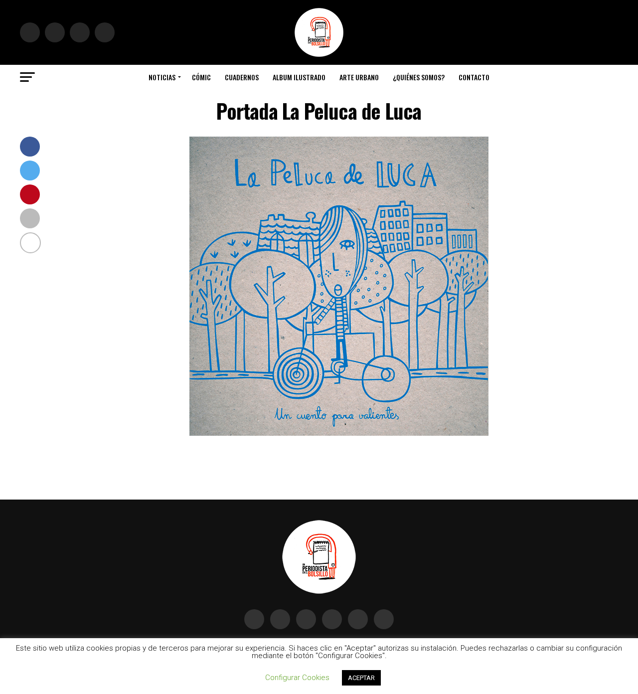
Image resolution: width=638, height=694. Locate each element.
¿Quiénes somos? (419, 77)
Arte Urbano (359, 77)
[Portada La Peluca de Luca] (338, 433)
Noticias (162, 77)
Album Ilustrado (299, 77)
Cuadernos (242, 77)
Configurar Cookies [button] (297, 677)
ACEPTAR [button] (361, 678)
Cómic (201, 77)
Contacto (474, 77)
